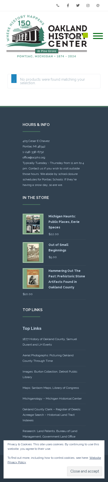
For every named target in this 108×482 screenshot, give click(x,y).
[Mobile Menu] (98, 36)
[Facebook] (68, 5)
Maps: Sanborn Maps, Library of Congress (51, 388)
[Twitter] (78, 5)
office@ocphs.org (34, 157)
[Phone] (58, 5)
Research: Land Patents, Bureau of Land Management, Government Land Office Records (50, 436)
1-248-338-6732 (33, 152)
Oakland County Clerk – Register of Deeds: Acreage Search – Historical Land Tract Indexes (52, 415)
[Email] (98, 5)
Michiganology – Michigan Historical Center (52, 398)
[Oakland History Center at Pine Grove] (47, 36)
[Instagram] (88, 5)
